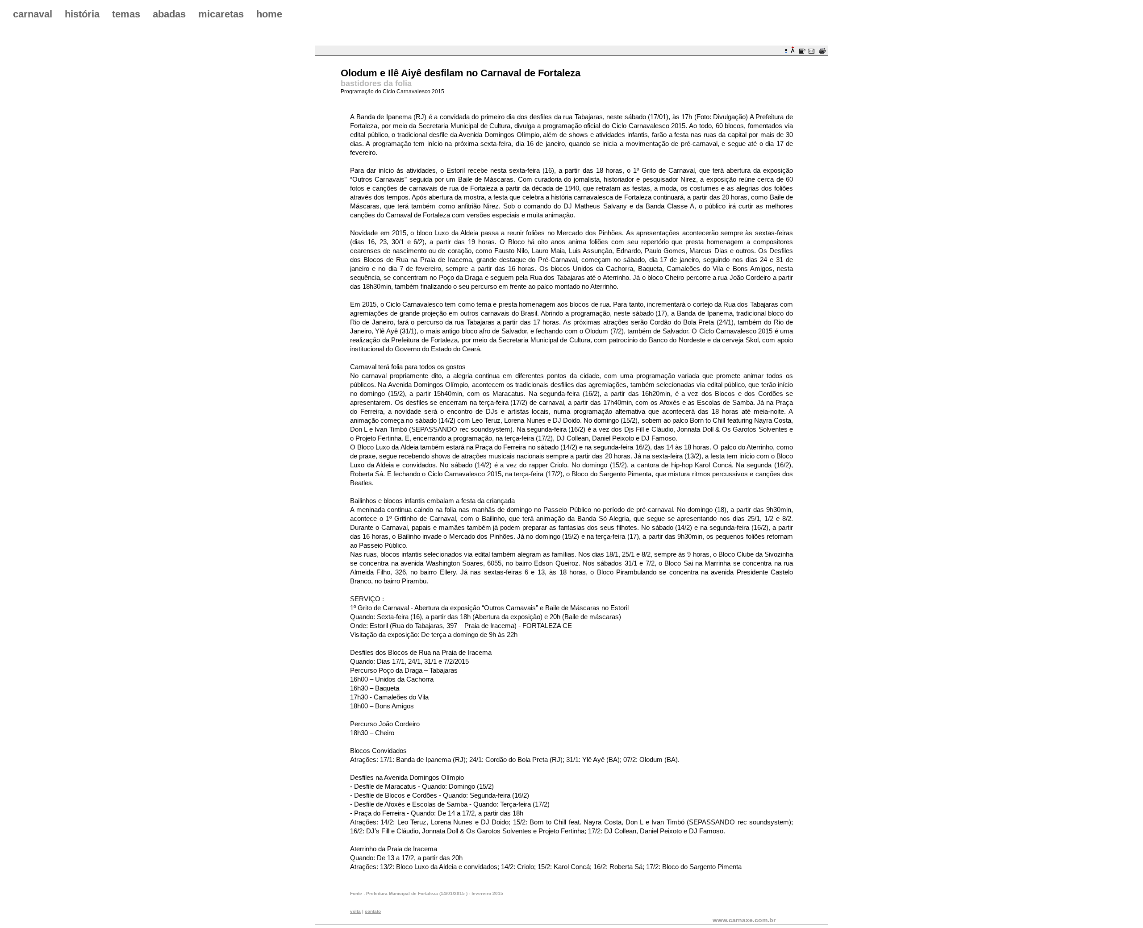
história (82, 14)
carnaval (32, 14)
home (269, 14)
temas (126, 14)
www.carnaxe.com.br (744, 920)
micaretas (221, 14)
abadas (169, 14)
